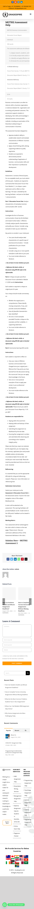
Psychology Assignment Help (28, 792)
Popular (8, 730)
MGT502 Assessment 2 (16, 541)
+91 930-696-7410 (26, 6)
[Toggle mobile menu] (31, 14)
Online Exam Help (17, 827)
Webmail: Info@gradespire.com (17, 8)
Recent (17, 730)
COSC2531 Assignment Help (13, 743)
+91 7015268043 (15, 6)
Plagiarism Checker (17, 834)
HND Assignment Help (17, 779)
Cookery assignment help (28, 812)
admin (17, 569)
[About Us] (7, 735)
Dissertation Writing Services (17, 788)
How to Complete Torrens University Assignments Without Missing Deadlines (25, 594)
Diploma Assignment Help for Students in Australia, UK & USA (17, 814)
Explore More (7, 822)
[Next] (30, 601)
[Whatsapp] (4, 904)
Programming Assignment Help (28, 783)
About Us (13, 735)
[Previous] (3, 601)
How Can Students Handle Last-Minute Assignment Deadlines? (9, 594)
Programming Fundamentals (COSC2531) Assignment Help (13, 751)
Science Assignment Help (28, 802)
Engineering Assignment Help (28, 822)
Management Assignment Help (17, 798)
